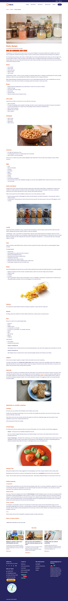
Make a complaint (24, 572)
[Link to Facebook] (6, 565)
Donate (60, 4)
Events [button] (54, 4)
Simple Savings (9, 491)
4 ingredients (9, 483)
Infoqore (27, 4)
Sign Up (60, 1)
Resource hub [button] (47, 4)
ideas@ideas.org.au (12, 573)
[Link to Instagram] (11, 565)
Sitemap (37, 570)
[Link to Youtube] (15, 565)
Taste (7, 511)
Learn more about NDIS (25, 570)
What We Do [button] (33, 4)
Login (57, 1)
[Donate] (11, 579)
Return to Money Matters (12, 518)
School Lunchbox (10, 502)
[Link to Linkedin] (13, 565)
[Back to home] (10, 4)
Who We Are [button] (40, 4)
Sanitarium (42, 374)
